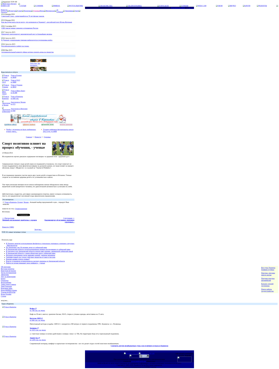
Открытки (5, 280)
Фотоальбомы (6, 282)
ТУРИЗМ (184, 6)
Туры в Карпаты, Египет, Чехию (16, 202)
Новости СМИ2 (8, 227)
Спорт (19, 11)
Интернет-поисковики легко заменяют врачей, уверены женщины (30, 255)
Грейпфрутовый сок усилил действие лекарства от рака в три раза (30, 257)
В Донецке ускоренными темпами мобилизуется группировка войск (26, 40)
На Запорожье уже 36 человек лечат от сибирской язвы (26, 247)
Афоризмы (5, 275)
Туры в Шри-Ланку (18, 91)
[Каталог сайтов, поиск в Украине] (134, 357)
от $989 (13, 82)
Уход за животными (8, 277)
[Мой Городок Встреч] (38, 123)
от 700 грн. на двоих (37, 310)
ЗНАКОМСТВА (106, 6)
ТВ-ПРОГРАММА (135, 6)
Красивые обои (6, 288)
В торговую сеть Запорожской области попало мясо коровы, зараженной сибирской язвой (39, 251)
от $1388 (14, 93)
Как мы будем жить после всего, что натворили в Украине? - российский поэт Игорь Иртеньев (36, 22)
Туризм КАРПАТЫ (8, 292)
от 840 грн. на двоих (37, 320)
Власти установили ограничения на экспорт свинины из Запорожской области (35, 261)
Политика (27, 11)
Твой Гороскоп (6, 286)
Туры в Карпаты (17, 96)
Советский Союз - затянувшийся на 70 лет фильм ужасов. (22, 16)
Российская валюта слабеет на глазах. (15, 46)
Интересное (50, 11)
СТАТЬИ (22, 6)
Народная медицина (8, 271)
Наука (42, 11)
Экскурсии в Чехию (18, 102)
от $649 (13, 77)
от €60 (13, 111)
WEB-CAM (202, 6)
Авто (77, 11)
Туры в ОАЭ (15, 80)
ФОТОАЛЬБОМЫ (76, 6)
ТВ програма (6, 267)
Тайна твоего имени (8, 284)
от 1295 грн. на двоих (38, 340)
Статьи (3, 296)
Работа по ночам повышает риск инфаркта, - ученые (25, 263)
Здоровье (47, 137)
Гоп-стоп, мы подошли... (35, 63)
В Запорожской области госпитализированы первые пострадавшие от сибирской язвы (38, 249)
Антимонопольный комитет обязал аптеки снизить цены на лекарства (27, 52)
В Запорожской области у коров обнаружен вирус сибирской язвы (30, 253)
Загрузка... (38, 229)
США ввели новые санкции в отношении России (19, 28)
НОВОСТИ (5, 6)
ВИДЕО (233, 6)
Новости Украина (4, 11)
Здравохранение (21, 209)
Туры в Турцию (16, 85)
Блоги (3, 278)
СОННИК (39, 6)
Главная (29, 137)
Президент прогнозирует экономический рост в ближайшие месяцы (26, 34)
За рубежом (60, 11)
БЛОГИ (247, 6)
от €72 (13, 104)
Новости (38, 137)
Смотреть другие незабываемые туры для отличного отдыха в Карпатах (139, 346)
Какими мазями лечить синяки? (18, 259)
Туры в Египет (16, 75)
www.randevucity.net (138, 361)
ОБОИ (220, 6)
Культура (12, 11)
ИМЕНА (57, 6)
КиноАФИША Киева (9, 290)
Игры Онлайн (6, 294)
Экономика (69, 11)
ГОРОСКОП (164, 6)
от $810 (13, 87)
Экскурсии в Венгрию (19, 109)
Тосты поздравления (8, 273)
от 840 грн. (15, 98)
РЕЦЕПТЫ (263, 6)
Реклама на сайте (178, 8)
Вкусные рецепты (7, 269)
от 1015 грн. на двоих (38, 330)
